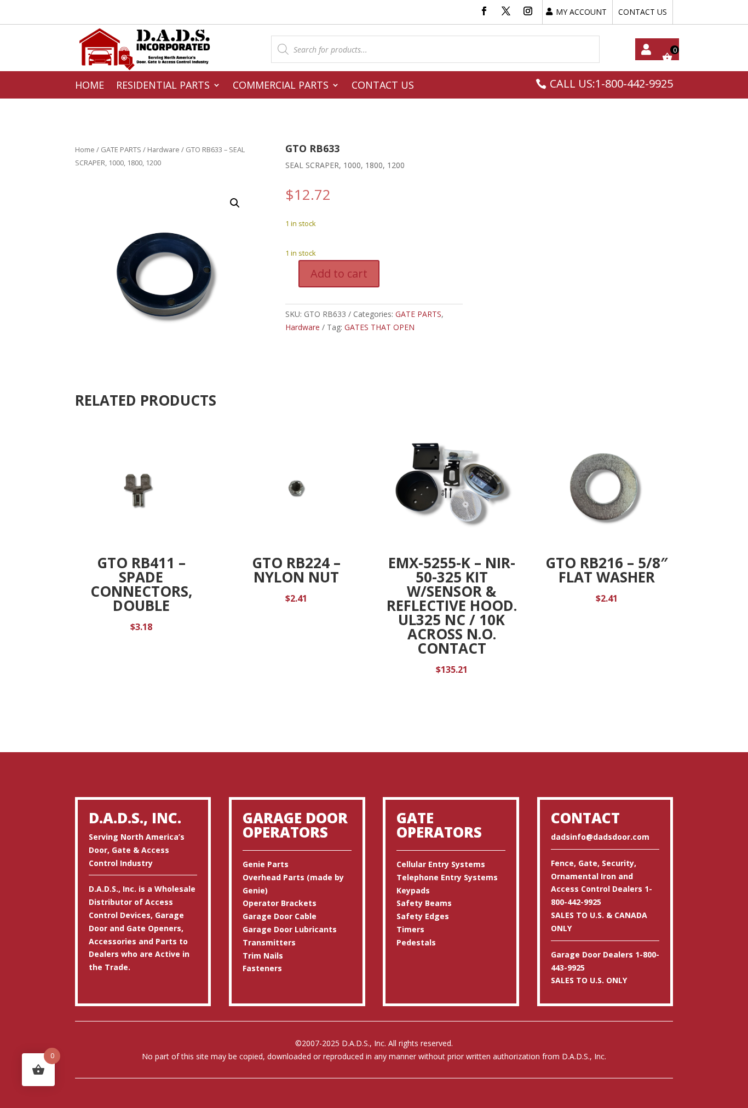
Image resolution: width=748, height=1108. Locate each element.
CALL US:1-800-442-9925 (611, 83)
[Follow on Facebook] (484, 11)
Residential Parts (163, 86)
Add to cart (338, 273)
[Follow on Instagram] (528, 11)
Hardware (163, 149)
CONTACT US (642, 12)
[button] (235, 203)
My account (646, 49)
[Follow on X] (506, 11)
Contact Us (383, 86)
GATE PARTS (121, 149)
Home (89, 86)
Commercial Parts (281, 86)
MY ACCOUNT (581, 12)
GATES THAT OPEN (379, 327)
